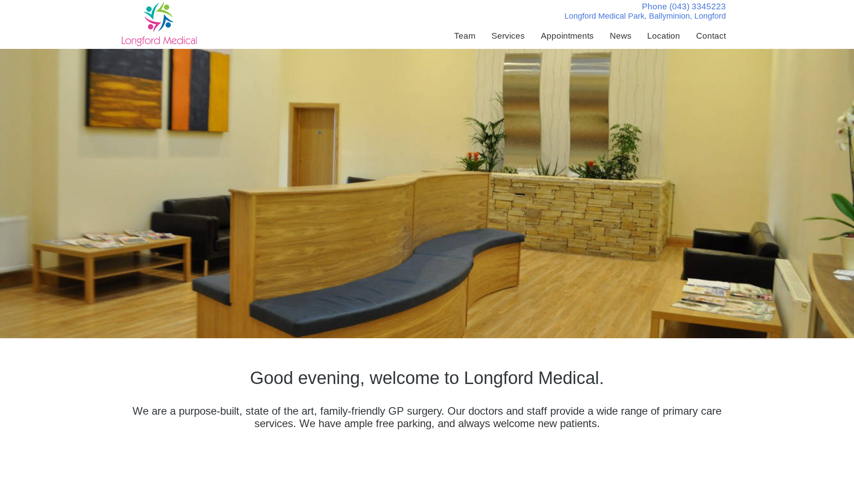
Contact (711, 35)
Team (464, 35)
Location (663, 35)
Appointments (567, 35)
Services (508, 35)
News (621, 35)
